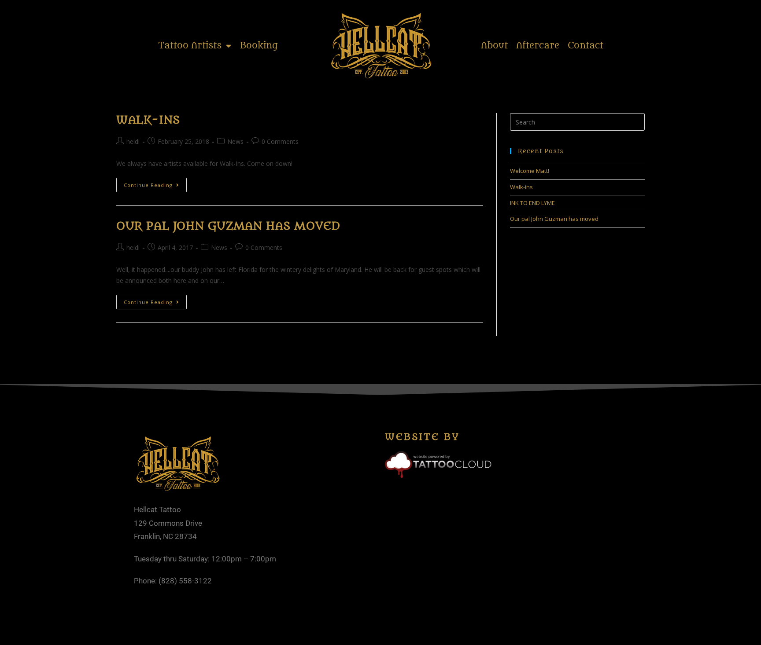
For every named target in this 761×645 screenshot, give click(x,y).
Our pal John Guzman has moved (228, 226)
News (235, 141)
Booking (259, 45)
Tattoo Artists (190, 45)
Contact (585, 45)
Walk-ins (148, 120)
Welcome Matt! (529, 171)
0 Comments (280, 141)
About (494, 45)
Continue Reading (155, 183)
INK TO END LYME (532, 203)
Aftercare (537, 45)
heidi (133, 141)
